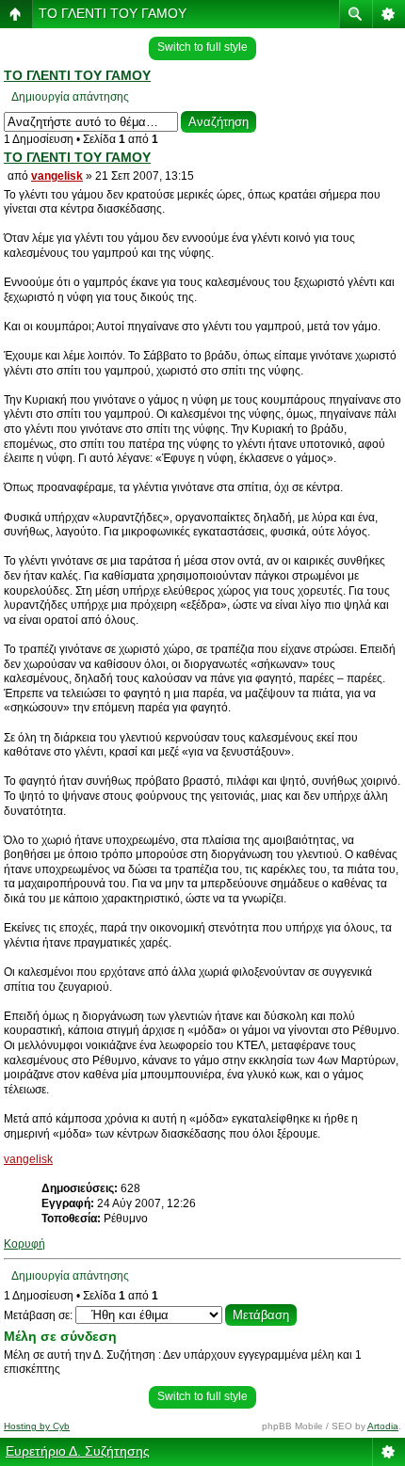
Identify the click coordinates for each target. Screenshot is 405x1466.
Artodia (382, 1426)
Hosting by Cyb (37, 1426)
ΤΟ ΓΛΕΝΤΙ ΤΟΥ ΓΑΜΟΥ (112, 13)
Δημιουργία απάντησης (70, 97)
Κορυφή (24, 1244)
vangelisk (57, 176)
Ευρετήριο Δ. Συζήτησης (78, 1450)
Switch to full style (202, 47)
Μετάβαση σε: (38, 1315)
